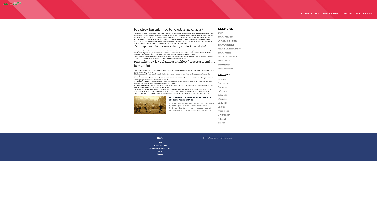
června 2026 (222, 87)
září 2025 (221, 123)
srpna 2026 (222, 79)
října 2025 (222, 119)
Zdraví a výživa (224, 61)
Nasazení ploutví (351, 13)
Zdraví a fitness (224, 53)
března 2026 (222, 99)
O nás (160, 142)
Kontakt (160, 154)
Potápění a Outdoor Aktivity (229, 49)
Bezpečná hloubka (310, 13)
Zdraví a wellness (225, 37)
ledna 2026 (222, 107)
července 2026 (223, 83)
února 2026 (222, 103)
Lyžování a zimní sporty (227, 41)
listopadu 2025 (224, 115)
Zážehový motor (331, 13)
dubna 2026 (222, 95)
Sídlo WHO (368, 13)
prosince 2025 (223, 111)
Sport (220, 33)
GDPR (160, 151)
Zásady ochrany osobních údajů (159, 148)
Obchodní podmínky (160, 145)
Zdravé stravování (225, 69)
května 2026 (222, 91)
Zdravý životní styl (226, 45)
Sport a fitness (224, 65)
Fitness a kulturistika (227, 57)
